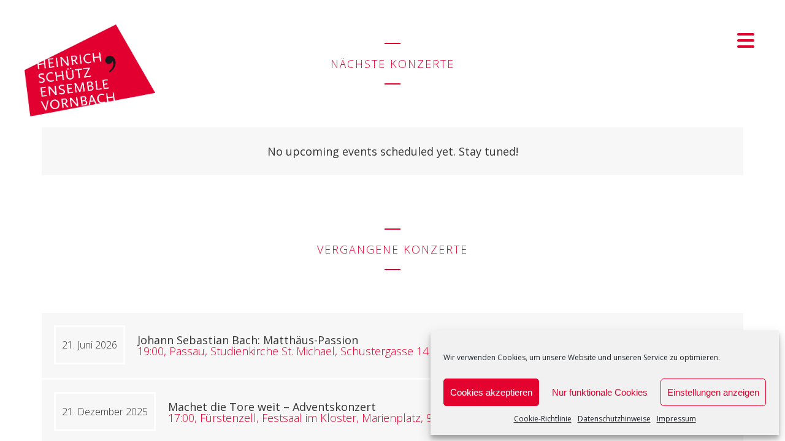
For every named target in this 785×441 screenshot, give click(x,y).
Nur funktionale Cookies (600, 392)
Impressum (676, 418)
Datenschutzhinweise (614, 418)
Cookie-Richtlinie (543, 418)
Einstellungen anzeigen (713, 392)
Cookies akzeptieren (491, 392)
